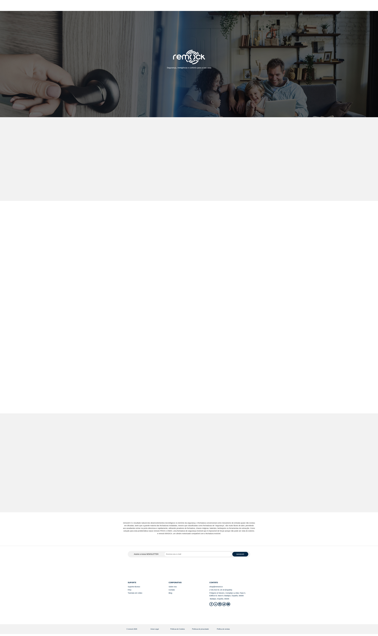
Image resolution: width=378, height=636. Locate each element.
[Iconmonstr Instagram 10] (220, 604)
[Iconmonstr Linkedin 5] (216, 604)
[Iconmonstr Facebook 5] (211, 604)
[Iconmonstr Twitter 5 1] (224, 604)
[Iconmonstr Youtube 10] (228, 604)
